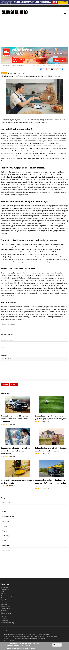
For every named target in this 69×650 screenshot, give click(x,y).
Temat (2, 348)
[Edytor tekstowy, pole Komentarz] (34, 372)
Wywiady (4, 526)
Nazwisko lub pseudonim (8, 340)
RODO (6, 640)
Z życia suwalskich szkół (8, 598)
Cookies (11, 640)
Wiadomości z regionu (8, 516)
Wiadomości (15, 65)
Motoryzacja (5, 536)
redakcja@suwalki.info (26, 638)
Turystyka (5, 531)
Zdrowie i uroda (6, 550)
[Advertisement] (34, 33)
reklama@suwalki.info (39, 638)
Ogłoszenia (4, 616)
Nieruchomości (6, 545)
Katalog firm (4, 620)
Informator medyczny (7, 623)
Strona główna (6, 65)
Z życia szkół (6, 521)
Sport (4, 507)
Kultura (4, 512)
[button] (3, 359)
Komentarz (4, 355)
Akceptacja (57, 645)
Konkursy (4, 618)
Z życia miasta (6, 502)
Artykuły (21, 65)
